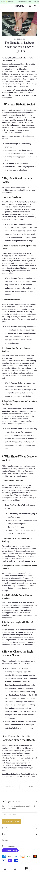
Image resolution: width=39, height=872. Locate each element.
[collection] (15, 869)
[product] (5, 868)
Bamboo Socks (19, 39)
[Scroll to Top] (35, 860)
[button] (34, 6)
